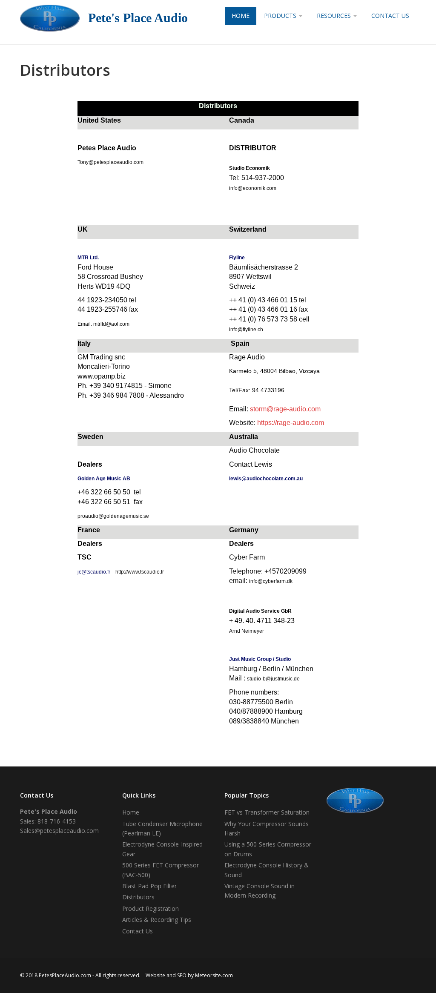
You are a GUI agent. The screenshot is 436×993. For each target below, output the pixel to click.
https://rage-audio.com (290, 422)
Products (281, 15)
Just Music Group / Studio (260, 659)
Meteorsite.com (214, 975)
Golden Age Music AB (103, 479)
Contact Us (390, 15)
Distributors (138, 897)
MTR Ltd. (88, 258)
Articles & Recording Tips (156, 920)
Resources (335, 15)
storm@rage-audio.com (285, 409)
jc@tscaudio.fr (93, 572)
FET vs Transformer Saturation (267, 812)
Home (241, 15)
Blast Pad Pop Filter (149, 886)
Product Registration (150, 908)
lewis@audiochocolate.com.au (266, 479)
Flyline (237, 258)
